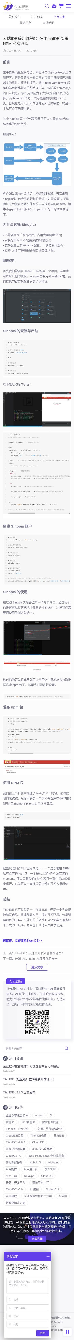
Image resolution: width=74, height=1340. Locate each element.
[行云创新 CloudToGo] (16, 6)
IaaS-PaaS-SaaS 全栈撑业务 (46, 1155)
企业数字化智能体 (17, 1115)
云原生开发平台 (15, 1182)
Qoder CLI (52, 1189)
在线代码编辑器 (15, 1149)
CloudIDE (38, 1142)
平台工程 (11, 1175)
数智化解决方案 (15, 1202)
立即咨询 (37, 1238)
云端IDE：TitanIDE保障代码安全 (36, 958)
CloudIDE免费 (14, 1135)
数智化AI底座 (50, 1122)
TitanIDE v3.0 (14, 1189)
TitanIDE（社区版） (18, 1128)
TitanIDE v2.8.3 (15, 1142)
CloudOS (46, 1175)
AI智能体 (11, 1169)
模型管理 (50, 1169)
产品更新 (60, 17)
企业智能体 (28, 1122)
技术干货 (26, 23)
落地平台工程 (40, 1182)
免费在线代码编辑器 (49, 1128)
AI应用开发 (30, 1169)
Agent (38, 1115)
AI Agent (53, 1162)
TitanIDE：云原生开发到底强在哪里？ (39, 953)
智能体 (10, 1122)
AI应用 (63, 1196)
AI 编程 (34, 1189)
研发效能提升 (14, 1162)
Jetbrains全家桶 (42, 1149)
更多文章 (37, 967)
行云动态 (37, 17)
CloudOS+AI (13, 1155)
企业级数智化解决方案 (38, 1196)
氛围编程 (11, 1196)
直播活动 (48, 23)
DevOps (29, 1175)
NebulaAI (35, 1162)
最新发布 (14, 17)
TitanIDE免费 (38, 1135)
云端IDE (59, 1135)
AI (51, 1115)
